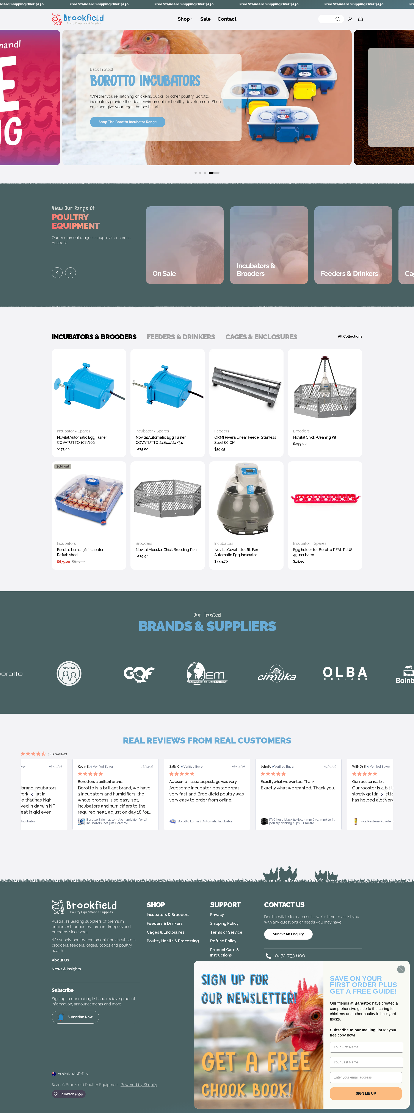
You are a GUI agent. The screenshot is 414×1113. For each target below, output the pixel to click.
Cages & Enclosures (165, 932)
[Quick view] (119, 358)
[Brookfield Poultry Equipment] (94, 673)
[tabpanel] (207, 459)
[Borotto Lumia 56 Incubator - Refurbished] (89, 498)
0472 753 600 (290, 955)
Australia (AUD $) (71, 1074)
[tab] (94, 336)
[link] (115, 821)
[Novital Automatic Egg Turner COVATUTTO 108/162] (89, 386)
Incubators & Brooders (168, 914)
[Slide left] (57, 272)
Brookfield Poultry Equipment (92, 1084)
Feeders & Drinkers (165, 923)
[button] (32, 794)
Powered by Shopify (139, 1084)
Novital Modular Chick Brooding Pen (166, 549)
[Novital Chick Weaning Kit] (325, 386)
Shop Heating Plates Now (120, 128)
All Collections (350, 336)
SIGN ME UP (366, 1093)
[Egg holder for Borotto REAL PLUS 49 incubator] (325, 498)
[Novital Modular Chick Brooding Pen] (167, 498)
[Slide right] (70, 272)
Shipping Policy (224, 923)
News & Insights (66, 969)
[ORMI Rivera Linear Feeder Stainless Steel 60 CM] (246, 386)
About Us (60, 960)
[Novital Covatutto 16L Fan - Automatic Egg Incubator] (246, 498)
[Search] (331, 19)
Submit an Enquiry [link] (288, 934)
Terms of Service (226, 932)
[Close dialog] (401, 969)
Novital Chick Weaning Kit (314, 437)
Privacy (217, 914)
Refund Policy (223, 941)
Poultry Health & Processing (173, 941)
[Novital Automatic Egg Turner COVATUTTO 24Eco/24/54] (167, 386)
